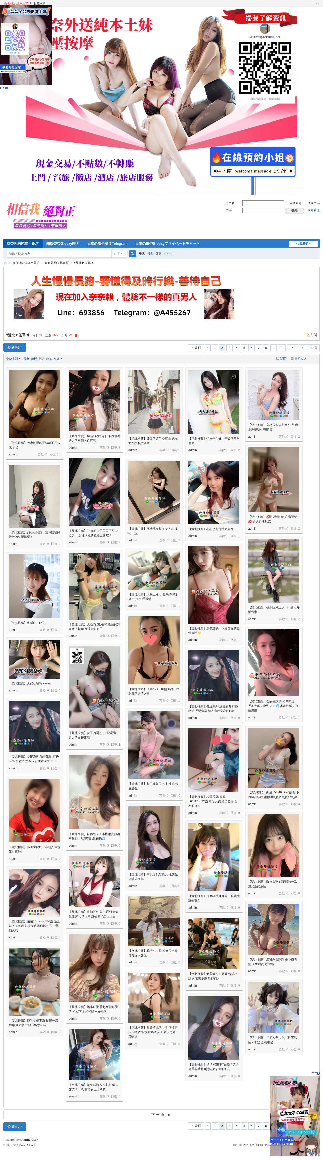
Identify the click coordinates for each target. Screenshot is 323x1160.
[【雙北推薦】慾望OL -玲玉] (34, 586)
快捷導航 (302, 244)
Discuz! (25, 1140)
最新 (26, 359)
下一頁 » (161, 1115)
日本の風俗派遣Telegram (107, 243)
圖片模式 (300, 359)
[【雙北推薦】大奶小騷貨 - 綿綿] (34, 659)
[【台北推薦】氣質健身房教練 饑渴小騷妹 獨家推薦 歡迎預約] (213, 943)
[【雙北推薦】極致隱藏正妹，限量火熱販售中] (273, 571)
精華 (49, 359)
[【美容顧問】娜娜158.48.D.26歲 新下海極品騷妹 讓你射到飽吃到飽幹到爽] (273, 758)
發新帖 (13, 347)
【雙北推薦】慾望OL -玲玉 (27, 623)
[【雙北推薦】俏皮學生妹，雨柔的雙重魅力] (213, 402)
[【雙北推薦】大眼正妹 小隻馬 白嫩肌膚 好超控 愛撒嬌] (154, 570)
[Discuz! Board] (43, 234)
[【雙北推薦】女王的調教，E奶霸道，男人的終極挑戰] (94, 687)
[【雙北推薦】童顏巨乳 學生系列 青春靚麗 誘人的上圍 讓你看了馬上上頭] (94, 881)
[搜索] (132, 253)
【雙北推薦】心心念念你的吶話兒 (211, 529)
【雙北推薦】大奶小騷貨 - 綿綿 (30, 683)
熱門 (34, 359)
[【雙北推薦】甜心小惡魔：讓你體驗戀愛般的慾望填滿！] (34, 496)
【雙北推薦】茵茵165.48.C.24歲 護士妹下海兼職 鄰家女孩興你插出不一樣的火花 (34, 926)
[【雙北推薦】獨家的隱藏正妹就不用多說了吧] (34, 404)
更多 (57, 359)
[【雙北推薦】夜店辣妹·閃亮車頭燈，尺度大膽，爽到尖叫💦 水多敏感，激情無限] (273, 662)
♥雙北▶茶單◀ (84, 263)
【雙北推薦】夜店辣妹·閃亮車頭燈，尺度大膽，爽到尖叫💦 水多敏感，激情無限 (273, 705)
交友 (159, 253)
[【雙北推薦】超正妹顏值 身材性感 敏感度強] (154, 745)
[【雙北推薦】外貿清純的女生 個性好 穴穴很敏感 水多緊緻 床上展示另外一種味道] (154, 998)
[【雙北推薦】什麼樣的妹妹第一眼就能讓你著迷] (213, 857)
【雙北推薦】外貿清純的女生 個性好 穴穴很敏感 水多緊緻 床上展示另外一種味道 (153, 1032)
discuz (168, 253)
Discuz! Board (5, 263)
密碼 (229, 210)
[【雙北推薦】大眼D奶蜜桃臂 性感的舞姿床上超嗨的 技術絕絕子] (94, 586)
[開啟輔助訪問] (312, 3)
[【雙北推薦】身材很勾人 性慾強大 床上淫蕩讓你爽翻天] (273, 395)
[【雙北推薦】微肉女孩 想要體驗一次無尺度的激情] (273, 845)
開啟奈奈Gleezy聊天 (62, 243)
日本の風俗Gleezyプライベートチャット (167, 243)
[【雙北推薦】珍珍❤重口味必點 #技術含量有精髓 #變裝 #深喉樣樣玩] (213, 1028)
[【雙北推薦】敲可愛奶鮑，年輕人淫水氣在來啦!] (34, 810)
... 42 (292, 348)
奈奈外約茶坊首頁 (57, 263)
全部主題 (12, 359)
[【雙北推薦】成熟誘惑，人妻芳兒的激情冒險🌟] (213, 585)
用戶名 (229, 203)
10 (281, 348)
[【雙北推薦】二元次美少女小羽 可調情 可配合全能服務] (273, 1007)
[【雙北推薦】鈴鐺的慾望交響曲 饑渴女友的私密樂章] (154, 402)
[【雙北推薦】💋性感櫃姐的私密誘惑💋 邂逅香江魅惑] (273, 479)
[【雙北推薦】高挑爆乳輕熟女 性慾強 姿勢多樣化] (154, 838)
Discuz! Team (27, 1145)
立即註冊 (314, 210)
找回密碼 (314, 203)
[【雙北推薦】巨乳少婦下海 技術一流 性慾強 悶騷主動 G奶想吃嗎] (34, 982)
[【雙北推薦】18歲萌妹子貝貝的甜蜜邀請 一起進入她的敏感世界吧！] (94, 492)
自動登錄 (295, 203)
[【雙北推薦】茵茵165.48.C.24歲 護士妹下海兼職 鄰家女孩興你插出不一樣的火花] (34, 893)
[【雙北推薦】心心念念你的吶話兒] (213, 492)
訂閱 (314, 335)
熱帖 (42, 359)
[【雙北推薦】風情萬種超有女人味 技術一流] (154, 492)
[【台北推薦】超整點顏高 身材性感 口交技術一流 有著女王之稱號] (94, 1054)
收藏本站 (40, 3)
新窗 (283, 358)
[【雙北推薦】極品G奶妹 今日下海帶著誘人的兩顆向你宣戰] (94, 400)
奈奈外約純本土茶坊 (18, 3)
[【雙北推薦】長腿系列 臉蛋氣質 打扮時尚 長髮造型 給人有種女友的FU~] (213, 675)
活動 (151, 253)
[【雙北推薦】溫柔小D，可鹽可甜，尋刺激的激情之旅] (154, 650)
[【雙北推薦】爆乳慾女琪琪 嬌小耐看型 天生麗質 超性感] (273, 929)
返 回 (197, 348)
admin (13, 454)
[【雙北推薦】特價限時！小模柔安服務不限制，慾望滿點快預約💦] (94, 792)
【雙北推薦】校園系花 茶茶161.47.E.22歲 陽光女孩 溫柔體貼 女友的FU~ (212, 801)
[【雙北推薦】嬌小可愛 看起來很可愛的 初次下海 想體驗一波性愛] (94, 968)
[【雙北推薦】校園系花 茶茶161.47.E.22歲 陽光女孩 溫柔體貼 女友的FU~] (213, 760)
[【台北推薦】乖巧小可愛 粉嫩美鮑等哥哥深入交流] (154, 921)
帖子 (117, 254)
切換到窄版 (317, 3)
